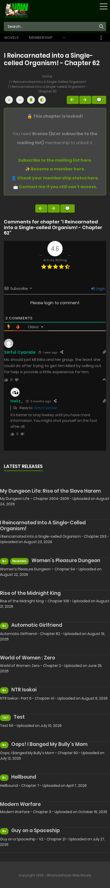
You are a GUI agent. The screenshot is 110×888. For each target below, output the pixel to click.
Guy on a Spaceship (35, 830)
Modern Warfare (20, 804)
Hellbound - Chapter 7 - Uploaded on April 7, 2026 (43, 785)
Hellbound (23, 776)
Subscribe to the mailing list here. (55, 160)
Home (47, 76)
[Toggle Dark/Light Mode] (42, 100)
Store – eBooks (70, 38)
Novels (11, 37)
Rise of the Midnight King (30, 593)
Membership (40, 37)
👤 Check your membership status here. (55, 178)
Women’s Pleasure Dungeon (65, 560)
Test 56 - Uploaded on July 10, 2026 (31, 725)
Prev (73, 100)
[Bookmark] (31, 100)
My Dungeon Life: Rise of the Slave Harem (50, 490)
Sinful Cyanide (45, 407)
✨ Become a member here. (55, 169)
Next (85, 100)
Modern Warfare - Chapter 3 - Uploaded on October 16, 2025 (53, 811)
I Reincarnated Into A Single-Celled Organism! (49, 82)
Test (19, 716)
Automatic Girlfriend (36, 625)
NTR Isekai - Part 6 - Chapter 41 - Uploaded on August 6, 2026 (54, 698)
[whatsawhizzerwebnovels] (16, 10)
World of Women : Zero (27, 657)
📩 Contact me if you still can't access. (55, 187)
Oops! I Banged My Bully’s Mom (49, 744)
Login (100, 288)
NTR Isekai (24, 689)
